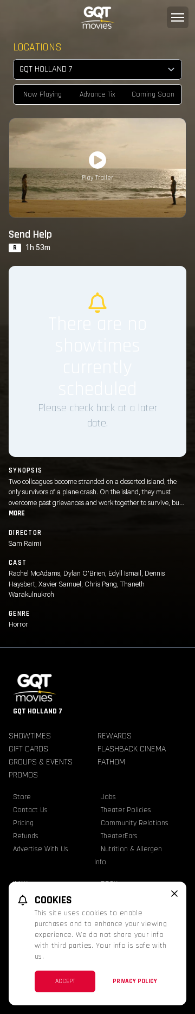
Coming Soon (153, 94)
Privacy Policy (135, 981)
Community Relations (134, 823)
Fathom (111, 762)
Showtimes (30, 736)
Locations (37, 47)
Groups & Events (41, 762)
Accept (65, 981)
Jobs (108, 797)
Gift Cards (28, 749)
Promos (23, 775)
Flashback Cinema (132, 749)
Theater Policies (126, 810)
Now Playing (42, 94)
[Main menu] (177, 17)
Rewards (115, 736)
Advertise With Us (40, 849)
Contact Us (30, 810)
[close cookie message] (174, 893)
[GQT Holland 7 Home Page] (97, 18)
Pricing (23, 823)
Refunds (25, 836)
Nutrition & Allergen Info (128, 855)
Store (22, 797)
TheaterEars (119, 836)
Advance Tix (97, 94)
